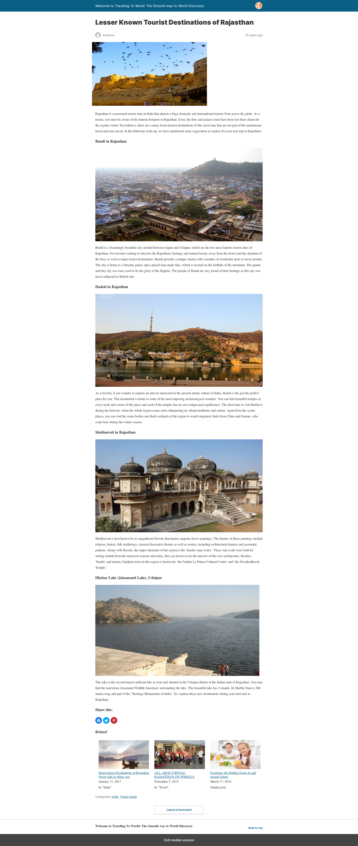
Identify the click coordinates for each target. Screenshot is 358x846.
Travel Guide (128, 796)
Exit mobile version (179, 840)
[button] (98, 720)
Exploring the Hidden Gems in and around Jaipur (233, 774)
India (115, 796)
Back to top (255, 827)
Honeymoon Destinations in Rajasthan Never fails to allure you (124, 774)
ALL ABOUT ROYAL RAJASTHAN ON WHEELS (174, 774)
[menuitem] (124, 765)
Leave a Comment (179, 809)
